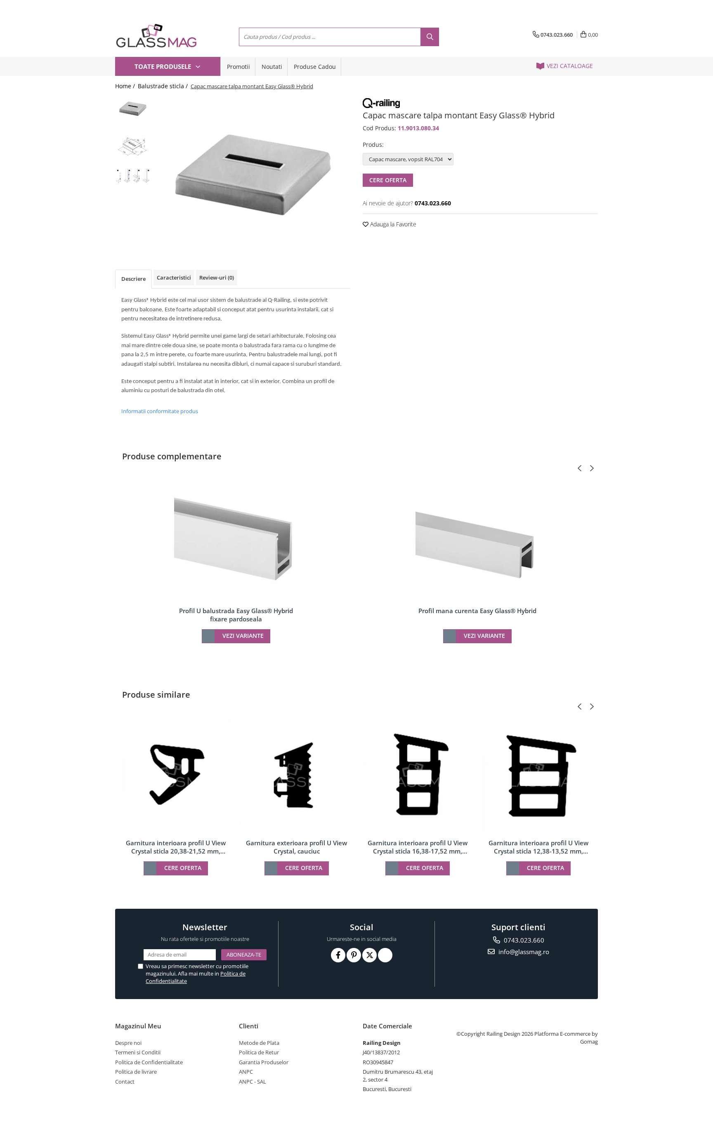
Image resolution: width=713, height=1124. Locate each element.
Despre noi (128, 1042)
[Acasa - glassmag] (156, 36)
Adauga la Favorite (392, 224)
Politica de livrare (136, 1071)
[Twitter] (369, 955)
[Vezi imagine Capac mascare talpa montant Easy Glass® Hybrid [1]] (133, 145)
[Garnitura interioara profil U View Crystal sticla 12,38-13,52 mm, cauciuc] (538, 776)
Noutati (272, 67)
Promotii (238, 67)
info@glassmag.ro (523, 952)
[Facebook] (338, 955)
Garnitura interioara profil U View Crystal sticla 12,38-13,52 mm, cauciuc (538, 847)
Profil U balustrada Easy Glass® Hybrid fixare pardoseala (236, 615)
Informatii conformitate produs (159, 411)
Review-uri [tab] (216, 277)
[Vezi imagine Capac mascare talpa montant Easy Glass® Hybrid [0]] (133, 108)
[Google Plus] (385, 955)
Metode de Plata (259, 1042)
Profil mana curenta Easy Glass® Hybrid (477, 611)
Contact (125, 1081)
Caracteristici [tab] (174, 277)
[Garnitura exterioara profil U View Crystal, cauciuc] (296, 776)
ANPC (246, 1071)
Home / (126, 86)
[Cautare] (429, 37)
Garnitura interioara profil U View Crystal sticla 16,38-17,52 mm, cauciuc (417, 847)
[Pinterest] (354, 955)
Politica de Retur (259, 1052)
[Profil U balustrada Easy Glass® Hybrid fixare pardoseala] (236, 540)
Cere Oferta (387, 180)
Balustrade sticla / (163, 86)
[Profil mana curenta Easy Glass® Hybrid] (477, 540)
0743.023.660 (523, 940)
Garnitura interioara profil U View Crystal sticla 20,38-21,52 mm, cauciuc (176, 847)
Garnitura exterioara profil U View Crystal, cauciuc (296, 847)
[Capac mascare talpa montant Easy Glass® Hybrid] (252, 171)
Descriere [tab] (133, 278)
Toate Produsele (164, 66)
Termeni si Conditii (138, 1052)
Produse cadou (315, 67)
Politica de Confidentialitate (149, 1062)
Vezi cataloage (569, 66)
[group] (252, 171)
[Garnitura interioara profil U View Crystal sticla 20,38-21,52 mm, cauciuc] (175, 776)
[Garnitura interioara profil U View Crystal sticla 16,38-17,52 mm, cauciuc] (417, 776)
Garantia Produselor (263, 1062)
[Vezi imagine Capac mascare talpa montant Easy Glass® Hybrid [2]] (133, 175)
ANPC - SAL (252, 1081)
